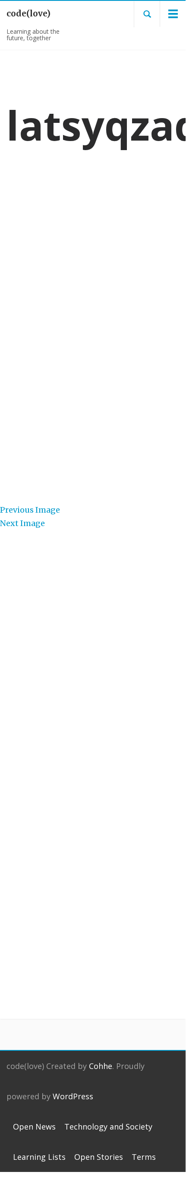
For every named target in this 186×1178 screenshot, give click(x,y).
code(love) (28, 13)
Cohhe (100, 1066)
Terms (144, 1157)
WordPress (73, 1096)
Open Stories (98, 1157)
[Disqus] (93, 864)
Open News (34, 1126)
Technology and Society (108, 1126)
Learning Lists (39, 1157)
